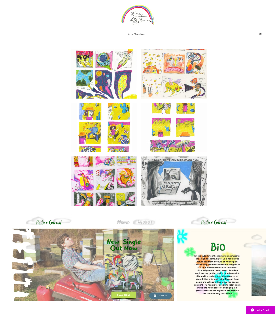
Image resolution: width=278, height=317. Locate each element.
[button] (264, 34)
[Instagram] (260, 34)
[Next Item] (261, 258)
